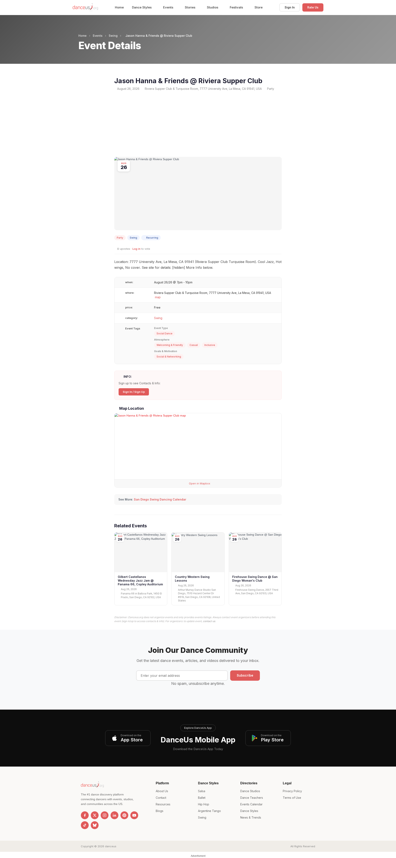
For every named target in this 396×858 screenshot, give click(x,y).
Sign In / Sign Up (134, 391)
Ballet (201, 797)
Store (259, 7)
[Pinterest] (124, 815)
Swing (113, 35)
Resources (163, 804)
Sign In (290, 7)
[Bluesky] (95, 825)
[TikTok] (85, 825)
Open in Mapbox (199, 483)
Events (168, 7)
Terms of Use (292, 797)
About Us (162, 791)
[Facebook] (85, 815)
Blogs (159, 811)
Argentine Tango (209, 811)
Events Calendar (251, 804)
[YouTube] (134, 815)
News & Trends (250, 817)
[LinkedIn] (114, 815)
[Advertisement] (198, 124)
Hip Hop (203, 804)
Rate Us (312, 7)
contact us (209, 621)
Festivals (237, 7)
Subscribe (245, 675)
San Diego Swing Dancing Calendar (160, 499)
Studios (213, 7)
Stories (190, 7)
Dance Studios (250, 791)
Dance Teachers (251, 797)
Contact (161, 797)
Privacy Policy (292, 791)
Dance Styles (142, 7)
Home (119, 7)
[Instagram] (104, 815)
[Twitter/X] (95, 815)
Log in (136, 248)
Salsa (201, 791)
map (158, 297)
